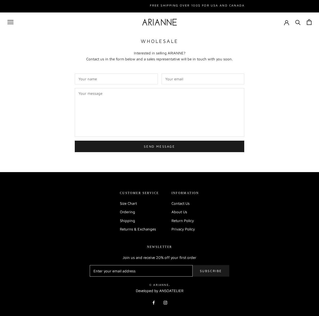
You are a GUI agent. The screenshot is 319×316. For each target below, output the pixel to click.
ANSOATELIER (171, 291)
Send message (159, 146)
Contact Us (180, 203)
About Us (179, 212)
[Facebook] (154, 302)
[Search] (298, 22)
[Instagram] (165, 302)
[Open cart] (309, 22)
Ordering (127, 212)
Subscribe (211, 271)
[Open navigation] (10, 22)
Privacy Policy (183, 229)
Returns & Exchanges (138, 229)
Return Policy (182, 220)
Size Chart (128, 203)
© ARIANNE (159, 284)
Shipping (127, 220)
